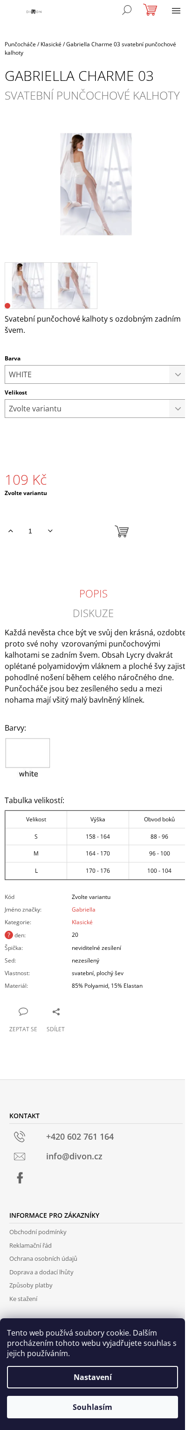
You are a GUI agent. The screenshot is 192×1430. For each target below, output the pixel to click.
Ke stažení (23, 1298)
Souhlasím (92, 1407)
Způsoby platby (31, 1285)
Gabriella (84, 909)
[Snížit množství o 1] (50, 531)
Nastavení (93, 1377)
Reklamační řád (30, 1245)
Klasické (82, 922)
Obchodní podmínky (38, 1232)
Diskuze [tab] (93, 612)
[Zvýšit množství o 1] (10, 531)
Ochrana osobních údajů (43, 1258)
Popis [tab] (93, 593)
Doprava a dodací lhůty (41, 1272)
